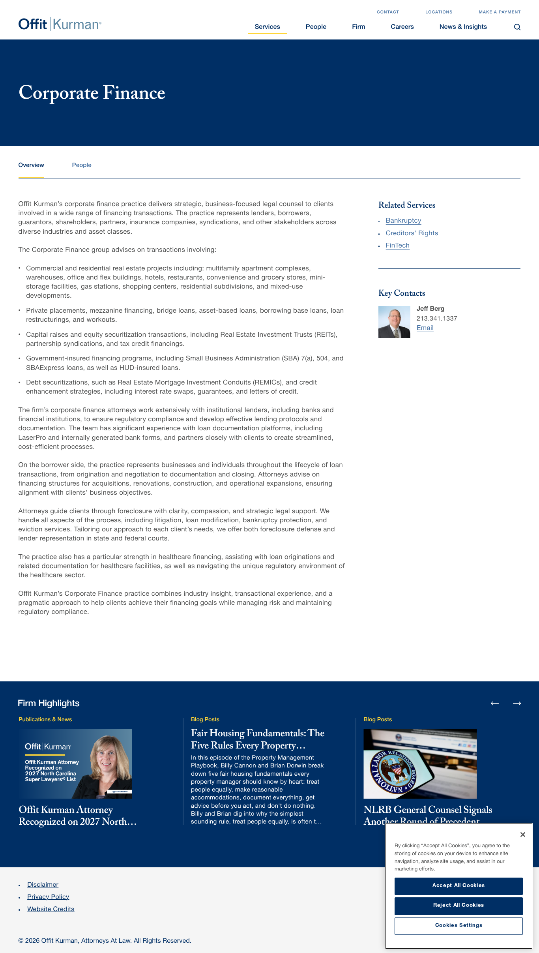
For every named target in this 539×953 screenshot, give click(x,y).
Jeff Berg (431, 309)
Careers (402, 27)
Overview (31, 166)
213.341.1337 (437, 319)
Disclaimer (42, 885)
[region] (459, 886)
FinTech (398, 246)
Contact (388, 13)
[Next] (517, 703)
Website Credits (51, 909)
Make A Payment (500, 13)
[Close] (523, 834)
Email (425, 328)
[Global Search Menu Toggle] (518, 27)
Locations (439, 13)
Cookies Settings (459, 926)
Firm (358, 27)
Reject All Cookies (458, 905)
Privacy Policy (48, 897)
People (316, 27)
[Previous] (495, 704)
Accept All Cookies (458, 886)
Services (267, 27)
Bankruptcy (403, 221)
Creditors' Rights (412, 234)
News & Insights (463, 27)
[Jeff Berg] (394, 322)
